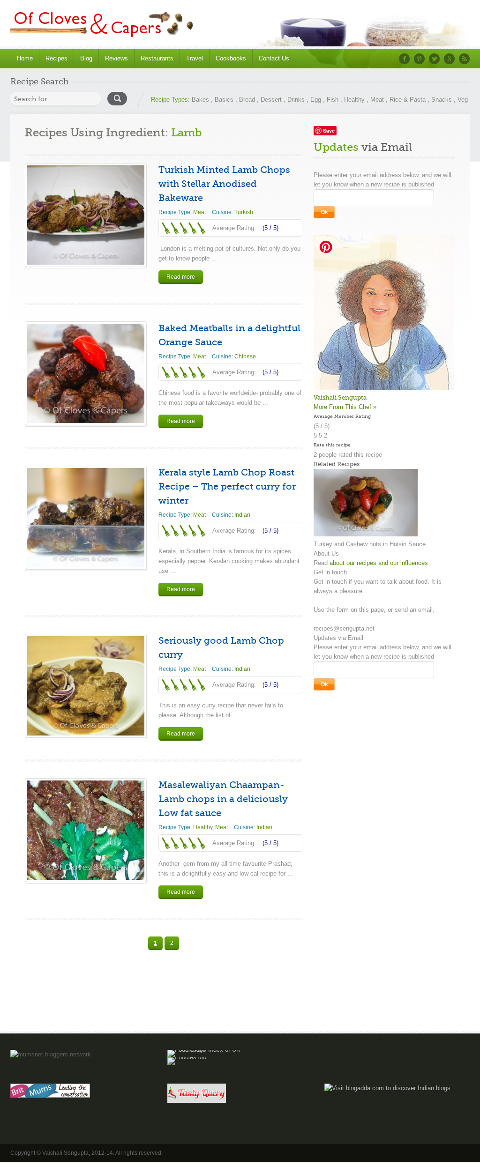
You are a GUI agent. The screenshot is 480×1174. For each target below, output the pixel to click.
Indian (242, 515)
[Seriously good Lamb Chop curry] (85, 685)
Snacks (441, 99)
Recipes (56, 58)
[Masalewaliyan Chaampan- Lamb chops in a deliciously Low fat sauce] (85, 830)
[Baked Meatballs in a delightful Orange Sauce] (85, 373)
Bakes (200, 99)
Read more (180, 277)
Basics (224, 99)
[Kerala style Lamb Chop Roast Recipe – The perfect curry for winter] (85, 517)
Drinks (296, 99)
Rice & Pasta (408, 99)
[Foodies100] (186, 1057)
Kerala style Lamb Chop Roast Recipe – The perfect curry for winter (227, 486)
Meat (377, 99)
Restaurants (157, 58)
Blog (86, 58)
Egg (315, 99)
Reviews (116, 58)
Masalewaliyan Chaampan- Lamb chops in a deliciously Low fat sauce (223, 799)
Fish (332, 99)
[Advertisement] (240, 1002)
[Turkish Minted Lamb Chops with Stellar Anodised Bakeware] (85, 215)
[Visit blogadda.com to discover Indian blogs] (387, 1088)
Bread (247, 99)
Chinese (245, 356)
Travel (194, 58)
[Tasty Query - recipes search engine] (196, 1100)
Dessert (271, 99)
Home (25, 58)
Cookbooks (231, 58)
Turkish (243, 212)
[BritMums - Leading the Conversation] (50, 1095)
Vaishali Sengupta (340, 397)
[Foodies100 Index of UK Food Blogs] (206, 1049)
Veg (463, 99)
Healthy (354, 99)
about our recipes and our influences (379, 562)
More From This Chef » (345, 406)
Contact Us (274, 58)
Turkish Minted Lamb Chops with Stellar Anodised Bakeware (224, 183)
